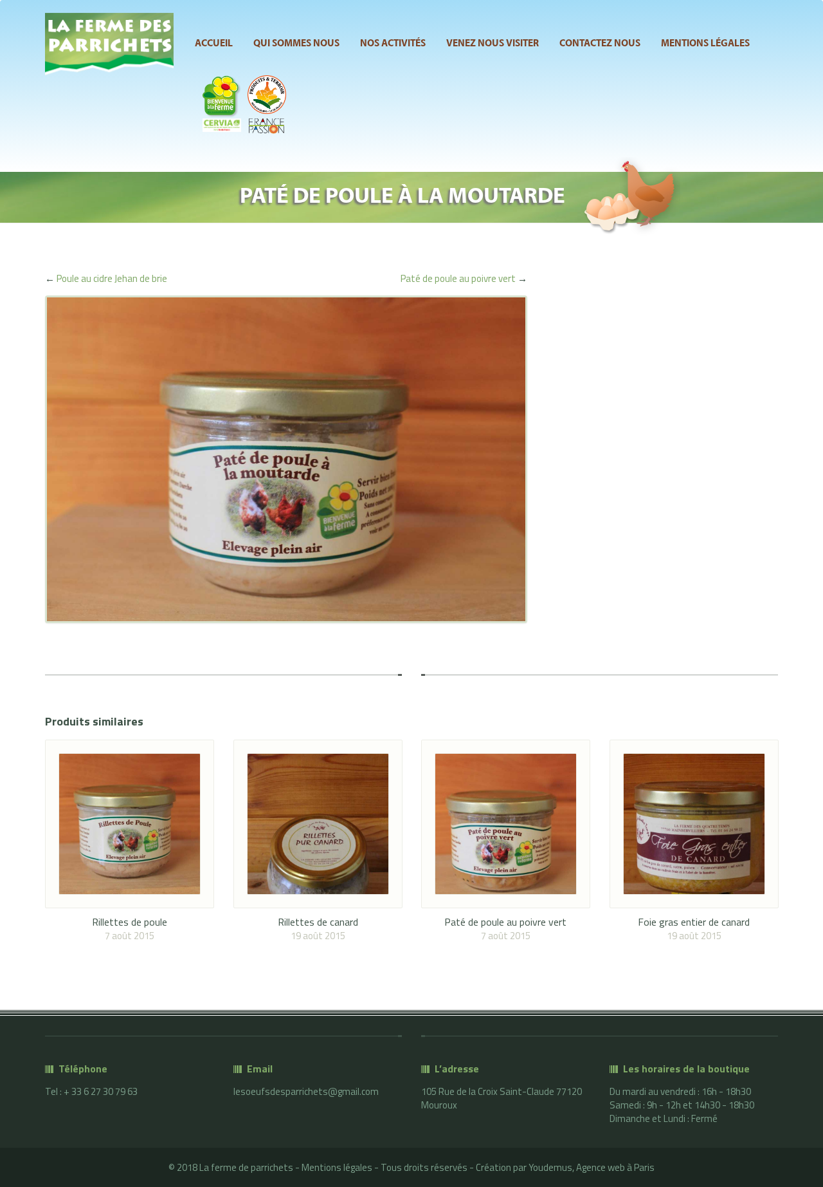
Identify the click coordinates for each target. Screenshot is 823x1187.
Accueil (214, 44)
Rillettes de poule (129, 922)
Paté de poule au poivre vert (458, 278)
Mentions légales (705, 44)
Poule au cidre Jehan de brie (112, 278)
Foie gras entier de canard (694, 922)
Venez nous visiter (492, 44)
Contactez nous (599, 44)
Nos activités (393, 44)
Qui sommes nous (296, 44)
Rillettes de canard (318, 922)
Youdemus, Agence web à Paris (592, 1167)
